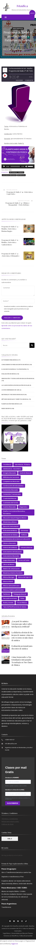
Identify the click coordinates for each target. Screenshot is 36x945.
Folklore (24, 535)
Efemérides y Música (10, 522)
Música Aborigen (8, 577)
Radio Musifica (18, 28)
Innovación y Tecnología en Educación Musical (18, 378)
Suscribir (19, 80)
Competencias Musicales (11, 481)
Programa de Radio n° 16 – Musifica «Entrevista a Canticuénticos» (10, 242)
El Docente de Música (10, 530)
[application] (18, 166)
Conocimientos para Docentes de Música (15, 364)
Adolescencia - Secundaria (12, 469)
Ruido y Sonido (8, 603)
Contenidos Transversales (12, 494)
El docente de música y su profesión (14, 369)
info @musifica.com (11, 743)
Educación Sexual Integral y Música (14, 518)
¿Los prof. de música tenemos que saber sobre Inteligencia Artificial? (22, 624)
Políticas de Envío (8, 824)
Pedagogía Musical (20, 594)
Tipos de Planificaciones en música (14, 607)
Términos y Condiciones (10, 819)
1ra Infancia (7, 464)
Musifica (22, 6)
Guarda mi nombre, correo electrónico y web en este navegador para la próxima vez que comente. (18, 308)
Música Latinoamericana (11, 586)
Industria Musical (26, 547)
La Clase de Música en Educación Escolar (15, 385)
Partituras (6, 594)
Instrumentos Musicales (11, 556)
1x (14, 77)
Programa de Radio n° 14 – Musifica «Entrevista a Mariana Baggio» (10, 229)
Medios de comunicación (11, 569)
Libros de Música (8, 564)
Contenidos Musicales (9, 175)
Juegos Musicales (9, 560)
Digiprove (14, 944)
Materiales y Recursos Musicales (13, 394)
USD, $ (10, 838)
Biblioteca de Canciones (11, 477)
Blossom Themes (27, 933)
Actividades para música (10, 360)
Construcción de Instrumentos (13, 486)
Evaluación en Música (9, 374)
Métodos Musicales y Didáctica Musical (15, 399)
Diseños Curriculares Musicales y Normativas (14, 512)
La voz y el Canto (23, 560)
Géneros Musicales (9, 543)
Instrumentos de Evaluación (12, 552)
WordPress (15, 936)
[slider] (31, 166)
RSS (10, 170)
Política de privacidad (25, 936)
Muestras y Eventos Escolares (12, 573)
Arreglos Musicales (9, 473)
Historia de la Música (10, 547)
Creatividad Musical (9, 498)
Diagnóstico (24, 507)
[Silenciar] (26, 166)
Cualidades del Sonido (10, 503)
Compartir (29, 80)
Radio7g (21, 143)
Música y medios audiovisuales (13, 590)
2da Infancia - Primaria (17, 172)
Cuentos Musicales (9, 507)
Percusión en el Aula (10, 598)
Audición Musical (25, 473)
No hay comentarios (19, 45)
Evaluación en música (10, 535)
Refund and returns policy (10, 821)
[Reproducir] (4, 166)
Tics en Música (22, 603)
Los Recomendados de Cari (10, 390)
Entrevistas (21, 175)
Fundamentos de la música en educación (16, 539)
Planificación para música (10, 404)
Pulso (22, 598)
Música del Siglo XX (24, 577)
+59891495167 (9, 740)
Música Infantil (8, 581)
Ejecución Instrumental (10, 526)
